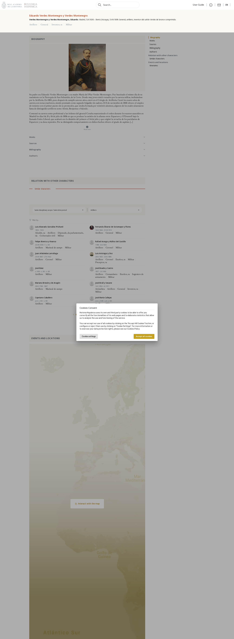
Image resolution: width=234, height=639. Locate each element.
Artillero (33, 24)
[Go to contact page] (219, 4)
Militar (69, 24)
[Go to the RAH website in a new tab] (12, 4)
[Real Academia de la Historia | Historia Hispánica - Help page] (211, 4)
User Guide (198, 4)
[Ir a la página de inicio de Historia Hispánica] (29, 4)
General (44, 24)
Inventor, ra (57, 24)
